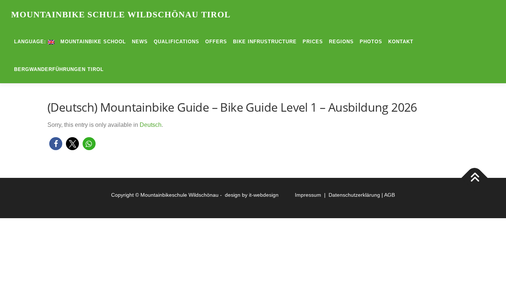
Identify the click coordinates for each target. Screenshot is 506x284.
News (140, 41)
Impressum (309, 195)
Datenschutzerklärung (354, 195)
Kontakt (400, 41)
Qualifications (176, 41)
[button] (55, 143)
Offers (216, 41)
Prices (313, 41)
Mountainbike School (93, 41)
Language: (31, 41)
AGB (389, 195)
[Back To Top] (475, 178)
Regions (341, 41)
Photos (371, 41)
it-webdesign (264, 195)
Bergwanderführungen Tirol (59, 69)
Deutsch (151, 125)
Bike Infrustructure (265, 41)
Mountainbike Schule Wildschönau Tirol (120, 14)
